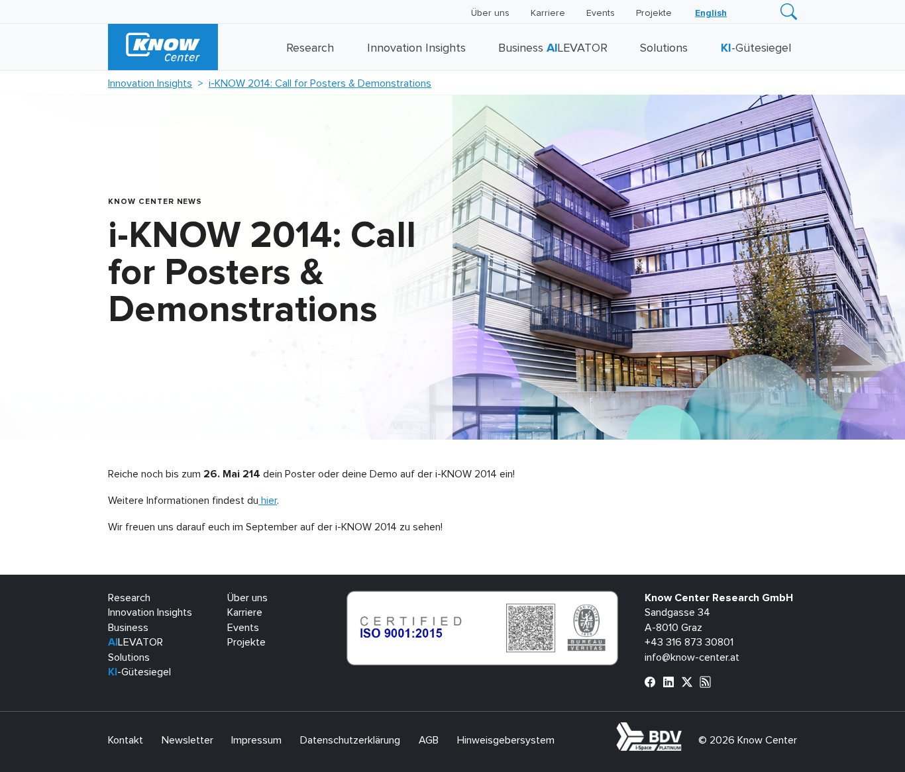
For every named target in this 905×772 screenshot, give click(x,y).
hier (267, 500)
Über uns (490, 13)
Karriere (548, 13)
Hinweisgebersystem (506, 740)
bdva (684, 729)
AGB (429, 740)
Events (600, 13)
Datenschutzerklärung (350, 740)
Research (310, 48)
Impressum (256, 740)
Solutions (664, 48)
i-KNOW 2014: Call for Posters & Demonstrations (320, 83)
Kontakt (125, 740)
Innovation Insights (416, 48)
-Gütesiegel (756, 48)
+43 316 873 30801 (689, 642)
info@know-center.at (692, 657)
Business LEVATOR (553, 48)
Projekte (654, 13)
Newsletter (187, 740)
